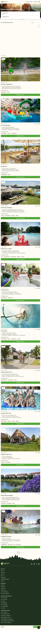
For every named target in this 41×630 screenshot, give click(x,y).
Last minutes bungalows (6, 622)
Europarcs (3, 588)
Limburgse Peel (5, 289)
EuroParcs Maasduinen (6, 84)
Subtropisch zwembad (5, 615)
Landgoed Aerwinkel (6, 536)
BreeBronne (4, 166)
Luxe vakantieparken (5, 613)
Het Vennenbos (4, 597)
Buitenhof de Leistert (6, 248)
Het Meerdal (4, 331)
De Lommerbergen (5, 125)
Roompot (3, 584)
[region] (20, 40)
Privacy (2, 570)
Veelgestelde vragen (5, 579)
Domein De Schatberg (6, 207)
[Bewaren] (38, 59)
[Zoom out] (39, 27)
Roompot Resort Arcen (6, 372)
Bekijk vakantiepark (20, 94)
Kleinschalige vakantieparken (7, 619)
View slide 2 (20, 121)
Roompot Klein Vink (6, 413)
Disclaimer (3, 572)
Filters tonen (37, 626)
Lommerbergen (4, 604)
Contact (2, 580)
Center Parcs (3, 590)
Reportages (3, 577)
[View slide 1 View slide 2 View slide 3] (20, 69)
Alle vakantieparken (5, 593)
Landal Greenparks (5, 591)
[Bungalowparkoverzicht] (4, 2)
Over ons (3, 574)
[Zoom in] (39, 25)
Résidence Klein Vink (6, 454)
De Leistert (3, 608)
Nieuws (2, 575)
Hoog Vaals (3, 601)
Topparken (3, 586)
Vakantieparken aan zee (6, 617)
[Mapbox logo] (3, 55)
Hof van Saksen (4, 599)
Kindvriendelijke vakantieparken (7, 620)
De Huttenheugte (4, 606)
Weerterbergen (4, 602)
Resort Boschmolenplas (7, 495)
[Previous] (2, 71)
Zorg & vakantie (4, 612)
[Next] (38, 71)
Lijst (1, 626)
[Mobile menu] (39, 2)
